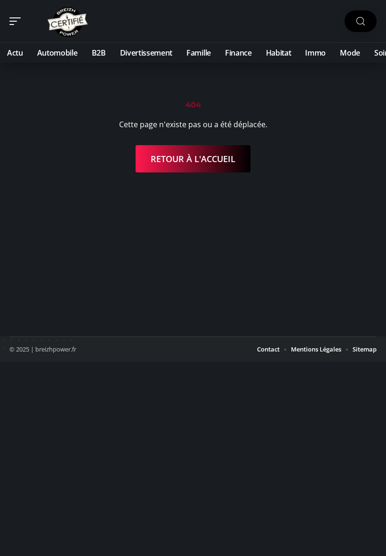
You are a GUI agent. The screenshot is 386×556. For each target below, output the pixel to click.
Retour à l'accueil (193, 158)
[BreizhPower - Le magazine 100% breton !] (67, 21)
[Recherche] (360, 21)
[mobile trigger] (17, 21)
